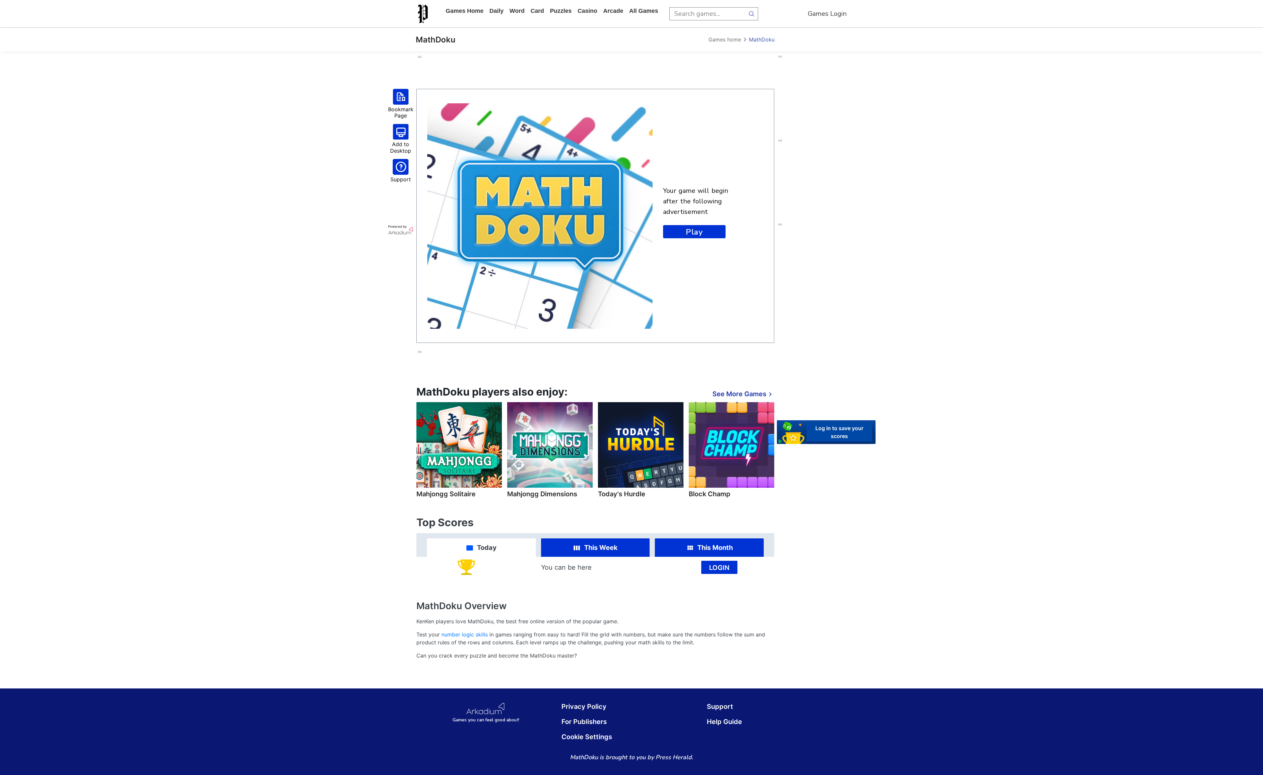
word (517, 11)
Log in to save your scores (839, 432)
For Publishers (584, 722)
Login (719, 568)
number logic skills (464, 634)
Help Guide (724, 722)
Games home (464, 11)
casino (587, 11)
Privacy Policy (584, 706)
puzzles (561, 11)
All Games (643, 11)
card (537, 11)
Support (720, 706)
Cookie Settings (586, 737)
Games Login (827, 13)
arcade (613, 11)
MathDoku (762, 39)
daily (496, 11)
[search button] (751, 13)
